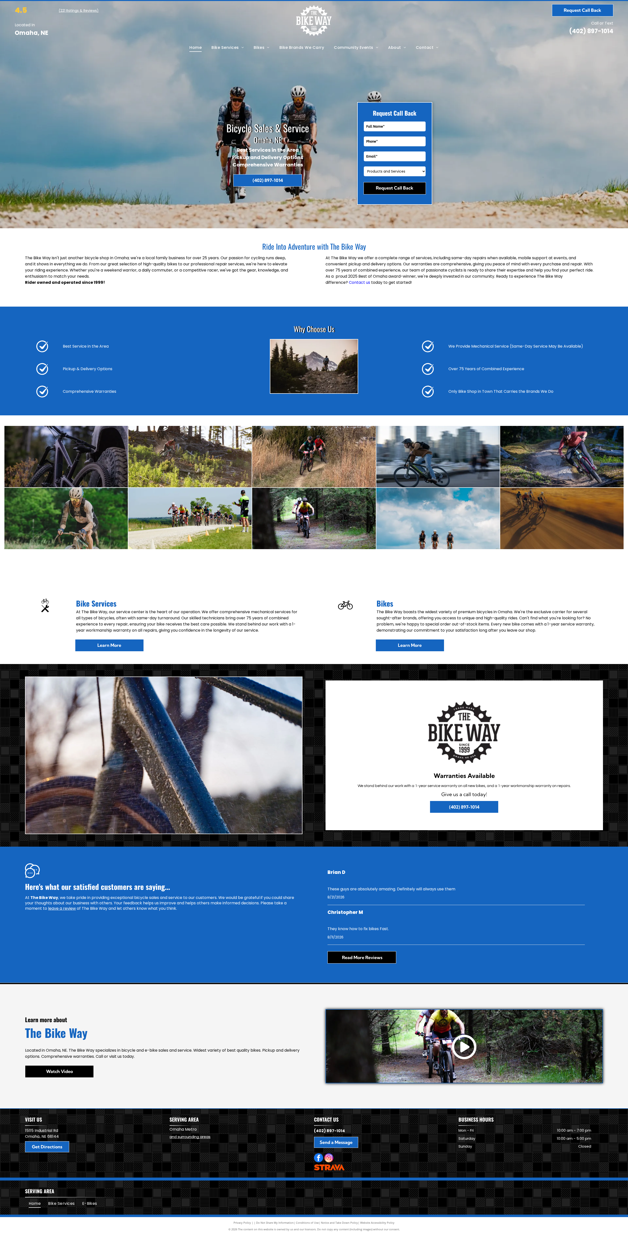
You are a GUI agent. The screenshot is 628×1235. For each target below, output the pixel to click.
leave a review (62, 908)
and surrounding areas (190, 1136)
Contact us (359, 282)
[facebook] (318, 1158)
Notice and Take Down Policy (339, 1222)
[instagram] (328, 1158)
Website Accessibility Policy (377, 1222)
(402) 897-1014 (591, 31)
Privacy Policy (242, 1222)
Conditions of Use (307, 1222)
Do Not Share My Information (275, 1222)
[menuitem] (195, 47)
